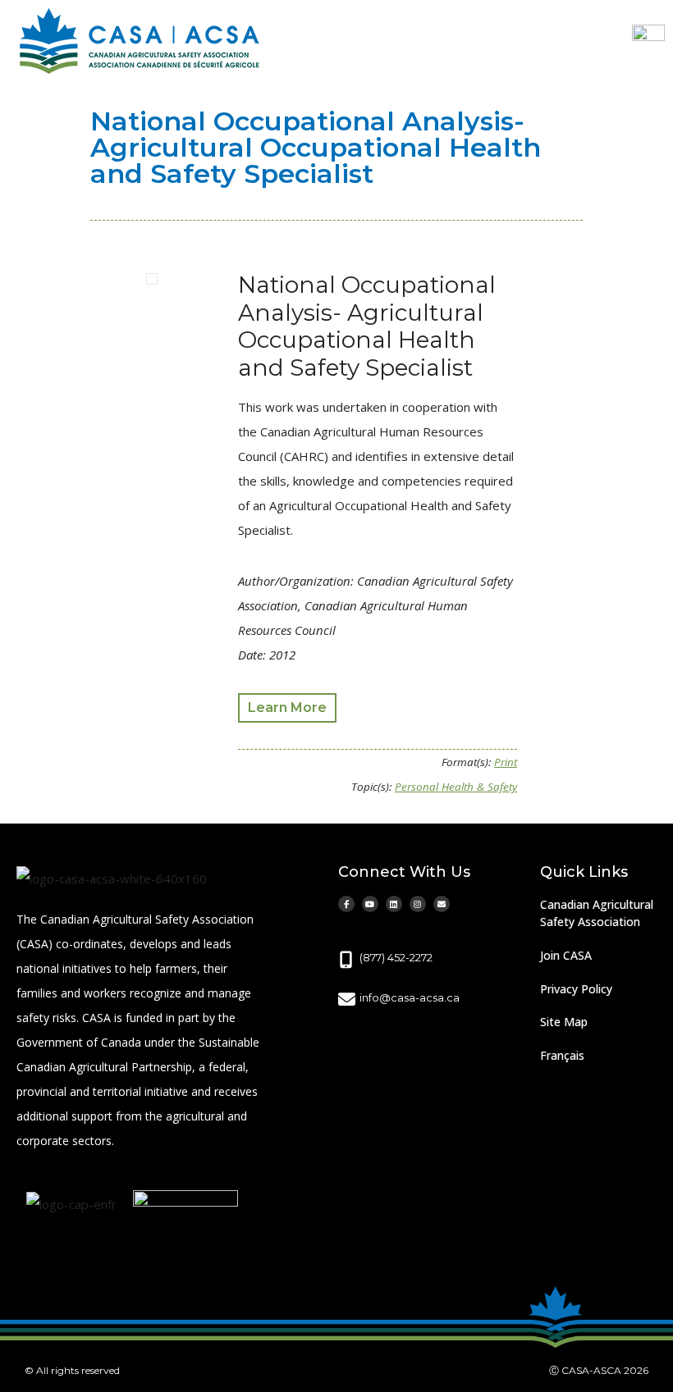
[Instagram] (418, 904)
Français (562, 1055)
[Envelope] (441, 904)
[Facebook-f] (346, 904)
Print (505, 762)
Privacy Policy (576, 989)
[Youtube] (370, 904)
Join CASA (566, 955)
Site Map (564, 1021)
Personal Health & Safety (456, 786)
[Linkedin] (394, 904)
